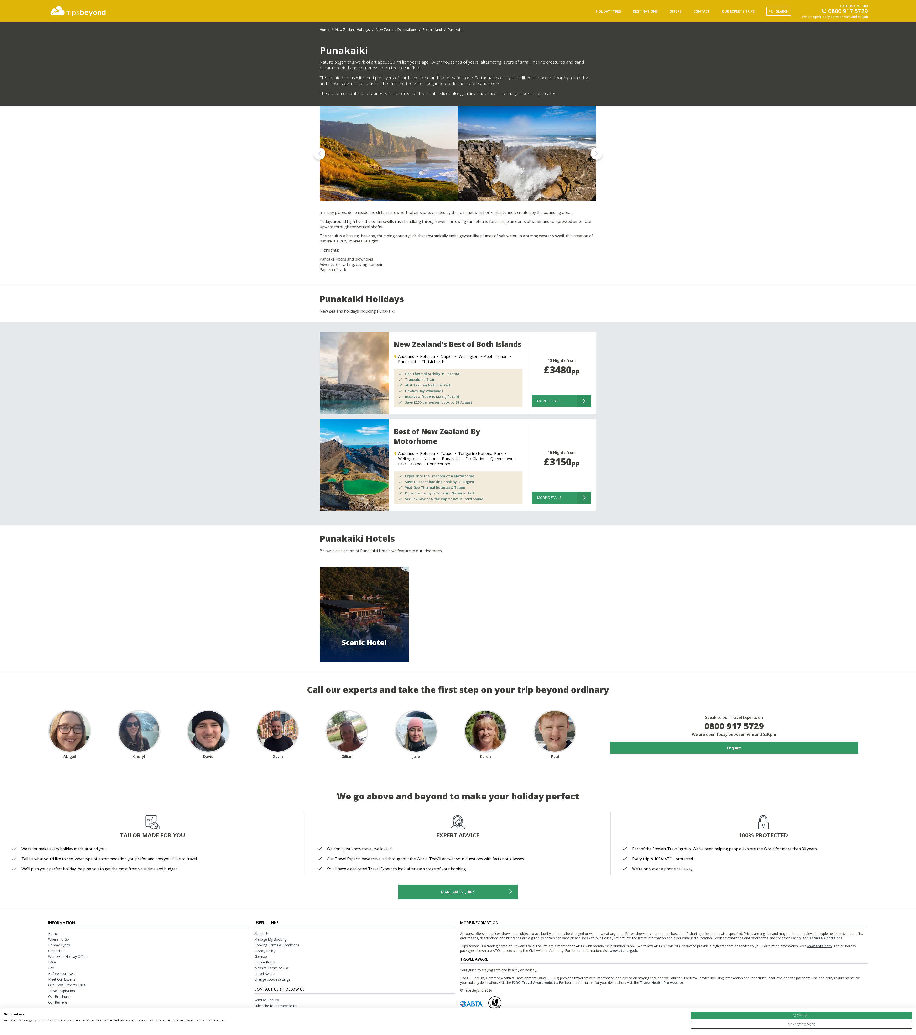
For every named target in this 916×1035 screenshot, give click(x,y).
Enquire (734, 748)
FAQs (52, 962)
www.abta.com (819, 946)
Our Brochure (58, 996)
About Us (261, 933)
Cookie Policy (264, 962)
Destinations (645, 11)
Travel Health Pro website (661, 982)
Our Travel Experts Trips (66, 985)
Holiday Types (608, 11)
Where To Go (58, 939)
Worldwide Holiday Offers (67, 956)
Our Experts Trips (738, 11)
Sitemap (260, 956)
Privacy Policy (264, 950)
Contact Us (56, 950)
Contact (701, 11)
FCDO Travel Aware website (534, 982)
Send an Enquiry (266, 1000)
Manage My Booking (270, 939)
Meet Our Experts (61, 979)
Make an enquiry (458, 892)
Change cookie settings (272, 979)
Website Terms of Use (271, 968)
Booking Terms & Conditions (276, 945)
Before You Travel (62, 973)
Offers (676, 11)
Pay (51, 968)
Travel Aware (264, 973)
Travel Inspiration (61, 991)
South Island (432, 29)
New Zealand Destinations (396, 29)
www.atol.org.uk (623, 950)
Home (324, 29)
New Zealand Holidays (352, 29)
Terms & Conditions (825, 938)
